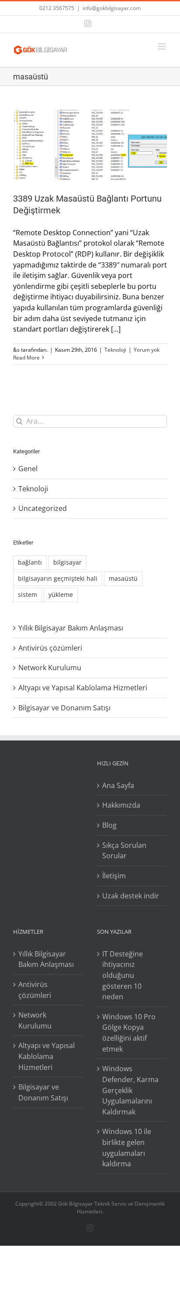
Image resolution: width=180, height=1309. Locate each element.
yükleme (60, 594)
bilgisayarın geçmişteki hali (57, 578)
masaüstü (123, 578)
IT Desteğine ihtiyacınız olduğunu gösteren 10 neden (122, 975)
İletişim (114, 876)
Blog (109, 825)
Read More (26, 357)
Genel (28, 468)
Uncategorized (42, 508)
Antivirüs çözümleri (50, 648)
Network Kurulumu (49, 667)
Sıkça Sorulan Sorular (124, 850)
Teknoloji (115, 349)
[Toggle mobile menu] (162, 46)
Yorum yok (146, 349)
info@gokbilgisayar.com (112, 8)
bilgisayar (67, 562)
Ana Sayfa (118, 785)
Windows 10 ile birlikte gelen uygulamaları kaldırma (126, 1148)
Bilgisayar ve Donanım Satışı (64, 708)
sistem (27, 594)
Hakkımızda (121, 805)
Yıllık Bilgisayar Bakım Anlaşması (70, 628)
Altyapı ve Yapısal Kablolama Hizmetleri (82, 687)
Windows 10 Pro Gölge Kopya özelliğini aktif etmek (129, 1033)
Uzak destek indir (130, 896)
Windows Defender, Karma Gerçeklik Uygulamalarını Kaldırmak (130, 1090)
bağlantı (30, 562)
